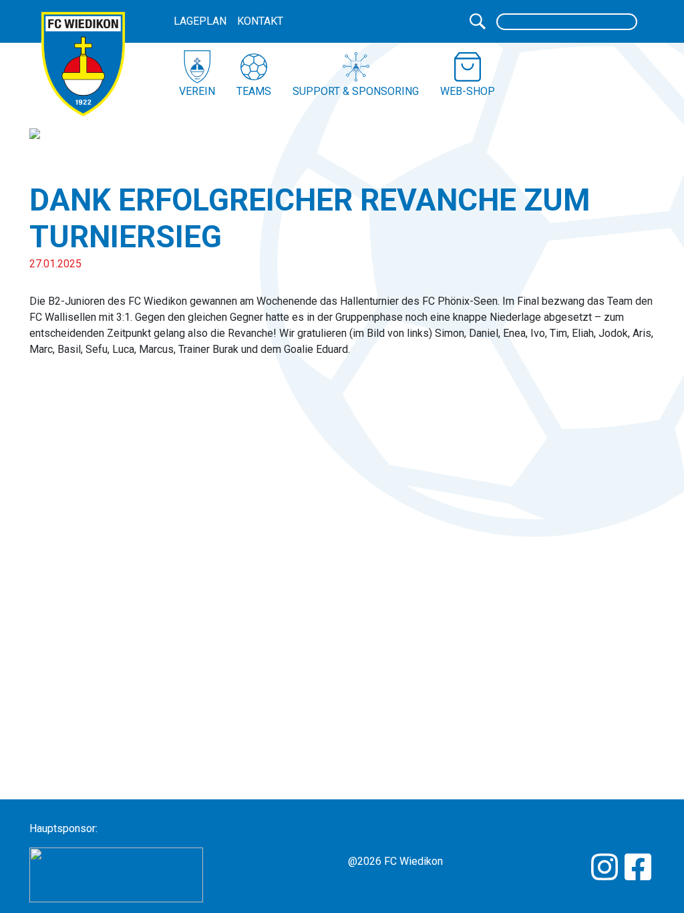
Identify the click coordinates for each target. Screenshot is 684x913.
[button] (197, 75)
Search (478, 21)
